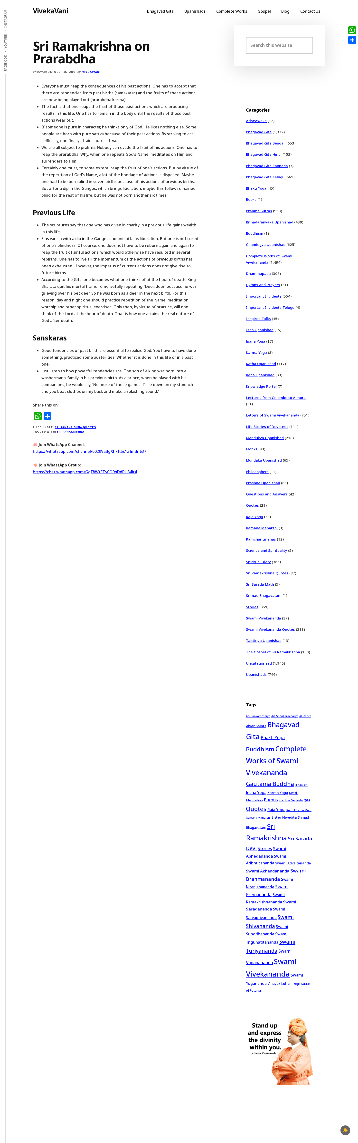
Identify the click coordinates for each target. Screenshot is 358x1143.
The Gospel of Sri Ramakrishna (273, 651)
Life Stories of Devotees (267, 426)
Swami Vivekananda (263, 618)
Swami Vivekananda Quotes (270, 629)
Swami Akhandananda (267, 871)
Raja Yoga (254, 516)
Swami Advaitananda (293, 863)
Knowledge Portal (261, 386)
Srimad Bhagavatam (264, 595)
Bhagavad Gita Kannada (267, 165)
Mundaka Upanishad (264, 460)
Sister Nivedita (284, 817)
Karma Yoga (256, 352)
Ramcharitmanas (261, 539)
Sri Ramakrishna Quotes (75, 427)
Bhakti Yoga (256, 188)
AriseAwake (256, 120)
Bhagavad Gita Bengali (265, 143)
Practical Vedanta (291, 800)
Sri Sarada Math (260, 584)
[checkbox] (345, 1130)
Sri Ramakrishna (70, 431)
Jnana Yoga (255, 341)
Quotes (252, 505)
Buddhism (254, 233)
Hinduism (301, 785)
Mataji (293, 793)
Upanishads (256, 674)
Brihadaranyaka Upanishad (269, 222)
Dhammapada (258, 273)
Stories (252, 606)
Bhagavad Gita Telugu (265, 176)
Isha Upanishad (259, 329)
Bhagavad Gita (259, 131)
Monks (251, 448)
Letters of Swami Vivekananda (272, 415)
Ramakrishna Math (298, 810)
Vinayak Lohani (280, 983)
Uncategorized (259, 663)
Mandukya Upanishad (265, 437)
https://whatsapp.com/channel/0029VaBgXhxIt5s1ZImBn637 (89, 451)
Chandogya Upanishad (265, 244)
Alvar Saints (256, 726)
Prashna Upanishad (263, 482)
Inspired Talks (258, 318)
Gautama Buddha (270, 784)
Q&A (307, 800)
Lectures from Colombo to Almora (276, 397)
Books (251, 199)
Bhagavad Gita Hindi (264, 154)
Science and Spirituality (266, 550)
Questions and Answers (267, 494)
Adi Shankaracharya (284, 716)
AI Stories (305, 716)
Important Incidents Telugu (270, 307)
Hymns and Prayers (263, 284)
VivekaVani (50, 10)
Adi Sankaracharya (258, 716)
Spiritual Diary (258, 561)
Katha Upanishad (261, 363)
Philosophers (257, 471)
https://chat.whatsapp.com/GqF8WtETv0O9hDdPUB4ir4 (85, 472)
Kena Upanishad (260, 374)
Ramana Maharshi (262, 527)
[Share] (352, 40)
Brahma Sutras (259, 210)
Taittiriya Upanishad (264, 640)
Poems (271, 800)
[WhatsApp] (352, 30)
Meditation (254, 800)
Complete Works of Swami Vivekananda (276, 760)
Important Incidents (264, 296)
